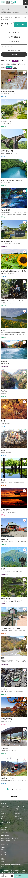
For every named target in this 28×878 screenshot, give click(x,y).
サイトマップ (4, 825)
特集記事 (3, 816)
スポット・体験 (5, 806)
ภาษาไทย (3, 854)
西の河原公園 (5, 210)
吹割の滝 (4, 361)
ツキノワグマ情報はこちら (7, 9)
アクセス (17, 811)
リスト (9, 67)
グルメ (2, 811)
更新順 (8, 61)
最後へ (20, 789)
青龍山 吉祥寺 (5, 599)
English (3, 847)
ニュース (17, 816)
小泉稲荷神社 (5, 510)
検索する (14, 54)
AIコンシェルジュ (19, 806)
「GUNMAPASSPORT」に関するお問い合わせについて (14, 12)
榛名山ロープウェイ (7, 778)
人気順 (15, 61)
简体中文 (3, 852)
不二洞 (3, 421)
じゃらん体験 (20, 25)
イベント (3, 818)
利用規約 (3, 829)
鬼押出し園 (4, 539)
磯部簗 (3, 450)
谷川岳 (3, 569)
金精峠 (3, 658)
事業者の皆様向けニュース (8, 841)
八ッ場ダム (4, 748)
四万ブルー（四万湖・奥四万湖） (12, 180)
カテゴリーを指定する (14, 37)
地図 (15, 67)
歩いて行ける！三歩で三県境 (10, 628)
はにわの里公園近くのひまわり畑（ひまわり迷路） (13, 271)
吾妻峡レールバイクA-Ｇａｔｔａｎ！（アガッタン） (13, 301)
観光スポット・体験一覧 (7, 24)
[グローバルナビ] (25, 2)
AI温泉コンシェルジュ (21, 809)
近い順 (21, 61)
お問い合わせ (4, 832)
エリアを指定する (14, 32)
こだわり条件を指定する (14, 42)
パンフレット (18, 818)
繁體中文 (3, 849)
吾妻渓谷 (4, 391)
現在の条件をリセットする (14, 50)
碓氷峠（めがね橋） (7, 151)
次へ (17, 789)
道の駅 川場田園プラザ (8, 241)
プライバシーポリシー (7, 827)
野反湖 (3, 330)
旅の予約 (17, 814)
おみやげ (3, 814)
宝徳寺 (3, 480)
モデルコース (4, 809)
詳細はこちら (4, 861)
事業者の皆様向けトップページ (9, 838)
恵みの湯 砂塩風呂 (7, 91)
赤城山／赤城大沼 (7, 719)
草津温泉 (4, 689)
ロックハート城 (6, 121)
